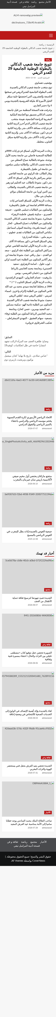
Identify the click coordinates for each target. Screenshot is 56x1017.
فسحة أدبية (12, 2)
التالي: (25, 355)
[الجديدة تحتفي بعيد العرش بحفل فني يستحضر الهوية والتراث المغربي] (28, 744)
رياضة (34, 2)
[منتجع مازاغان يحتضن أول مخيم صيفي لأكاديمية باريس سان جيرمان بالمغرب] (28, 454)
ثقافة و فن (24, 2)
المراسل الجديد (43, 78)
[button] (51, 35)
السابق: (26, 341)
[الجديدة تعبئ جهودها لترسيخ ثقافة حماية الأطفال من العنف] (28, 576)
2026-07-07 (33, 428)
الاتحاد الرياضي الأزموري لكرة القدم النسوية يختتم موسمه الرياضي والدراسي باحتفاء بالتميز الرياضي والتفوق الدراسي (29, 421)
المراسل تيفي (28, 6)
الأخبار (48, 2)
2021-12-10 (31, 78)
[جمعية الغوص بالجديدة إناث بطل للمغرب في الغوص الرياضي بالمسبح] (28, 509)
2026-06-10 (33, 484)
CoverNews (38, 861)
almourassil (47, 428)
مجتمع (41, 2)
